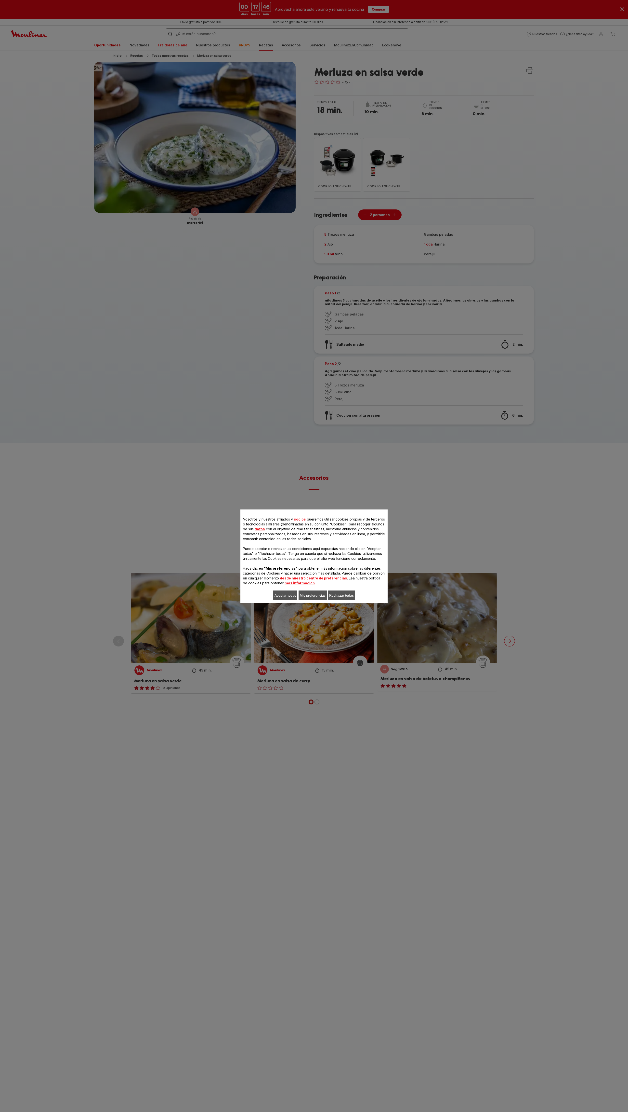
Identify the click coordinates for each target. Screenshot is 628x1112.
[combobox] (196, 554)
